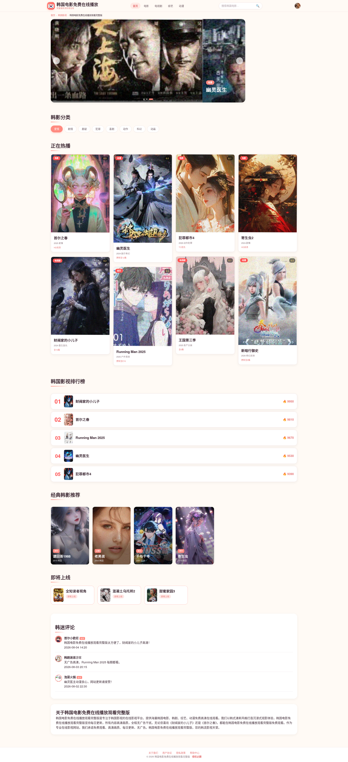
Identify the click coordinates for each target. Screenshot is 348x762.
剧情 (70, 129)
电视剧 (158, 6)
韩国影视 (62, 15)
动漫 (181, 6)
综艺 (170, 6)
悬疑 (84, 129)
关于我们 (153, 752)
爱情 (56, 129)
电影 (146, 6)
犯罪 (98, 129)
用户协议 (167, 752)
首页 (135, 6)
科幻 (139, 129)
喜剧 (111, 129)
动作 (125, 129)
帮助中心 (194, 752)
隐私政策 (181, 752)
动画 (153, 129)
